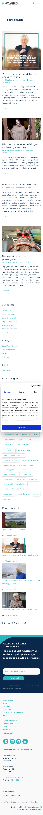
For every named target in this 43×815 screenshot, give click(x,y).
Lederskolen (8, 700)
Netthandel (8, 733)
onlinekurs (22, 470)
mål (31, 465)
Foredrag (7, 706)
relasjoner (8, 479)
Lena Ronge (7, 333)
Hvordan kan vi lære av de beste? (21, 184)
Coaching (7, 709)
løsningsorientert (10, 460)
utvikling (7, 499)
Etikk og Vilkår (9, 791)
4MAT (5, 715)
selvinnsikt (33, 479)
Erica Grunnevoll (9, 318)
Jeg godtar (21, 427)
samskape (21, 479)
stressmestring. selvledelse (15, 489)
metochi (22, 465)
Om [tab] (35, 392)
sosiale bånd (21, 484)
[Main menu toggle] (38, 3)
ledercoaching (25, 439)
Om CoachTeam (9, 727)
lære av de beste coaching (14, 455)
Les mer (5, 108)
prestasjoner (27, 474)
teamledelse (24, 494)
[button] (33, 3)
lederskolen (24, 444)
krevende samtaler (30, 434)
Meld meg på (13, 678)
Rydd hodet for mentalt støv (14, 529)
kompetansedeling (11, 434)
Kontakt (6, 730)
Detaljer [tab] (21, 392)
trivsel (36, 494)
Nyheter (29, 80)
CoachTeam (7, 311)
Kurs (5, 703)
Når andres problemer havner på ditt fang (19, 609)
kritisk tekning (9, 439)
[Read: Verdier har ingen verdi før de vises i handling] (21, 50)
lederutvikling (25, 450)
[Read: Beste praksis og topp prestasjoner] (21, 239)
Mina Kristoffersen (9, 329)
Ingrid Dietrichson (9, 322)
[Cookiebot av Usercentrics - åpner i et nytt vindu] (31, 386)
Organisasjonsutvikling (13, 712)
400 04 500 (14, 780)
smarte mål (8, 484)
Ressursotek (7, 371)
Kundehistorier (8, 350)
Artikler (23, 80)
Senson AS (37, 807)
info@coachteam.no (16, 777)
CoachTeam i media (10, 346)
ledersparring (9, 450)
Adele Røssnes (8, 325)
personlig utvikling (11, 474)
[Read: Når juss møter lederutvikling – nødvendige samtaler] (21, 129)
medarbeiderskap (29, 460)
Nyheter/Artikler (10, 721)
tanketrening (9, 494)
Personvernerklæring (11, 795)
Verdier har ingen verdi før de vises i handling (21, 555)
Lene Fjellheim (8, 314)
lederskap (8, 444)
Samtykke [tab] (7, 392)
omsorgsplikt (9, 470)
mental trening (9, 465)
